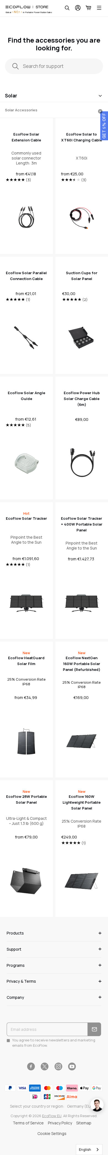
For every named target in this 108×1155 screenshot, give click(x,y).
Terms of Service (28, 1122)
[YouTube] (72, 1066)
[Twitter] (44, 1066)
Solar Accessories (21, 109)
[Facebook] (31, 1066)
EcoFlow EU (51, 1115)
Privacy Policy (60, 1122)
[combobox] (89, 1149)
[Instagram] (58, 1066)
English (85, 1149)
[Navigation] (99, 7)
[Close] (100, 111)
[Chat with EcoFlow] (97, 1105)
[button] (104, 125)
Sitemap (83, 1122)
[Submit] (94, 1029)
